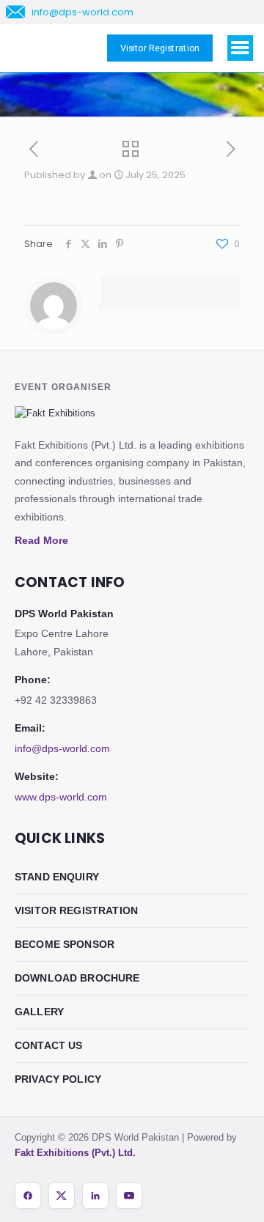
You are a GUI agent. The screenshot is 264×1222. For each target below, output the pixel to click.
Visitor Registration (76, 910)
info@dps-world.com (62, 748)
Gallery (39, 1011)
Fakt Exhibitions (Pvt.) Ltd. (75, 1152)
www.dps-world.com (61, 797)
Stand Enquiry (57, 877)
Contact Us (49, 1045)
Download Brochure (77, 978)
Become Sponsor (64, 944)
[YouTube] (129, 1195)
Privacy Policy (58, 1079)
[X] (61, 1195)
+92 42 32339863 (56, 700)
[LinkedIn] (95, 1195)
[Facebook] (28, 1195)
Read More (41, 540)
